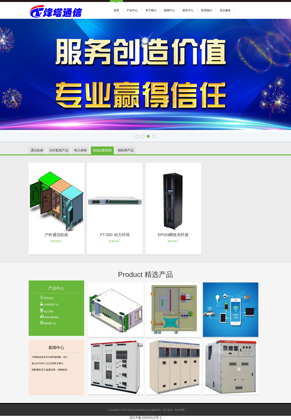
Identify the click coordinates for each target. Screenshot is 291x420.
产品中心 (132, 10)
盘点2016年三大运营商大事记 (47, 363)
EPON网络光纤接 (173, 235)
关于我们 (150, 10)
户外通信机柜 (56, 235)
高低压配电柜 (52, 317)
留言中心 (188, 10)
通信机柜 (48, 298)
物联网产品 (50, 323)
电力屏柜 (48, 311)
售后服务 (225, 10)
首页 (116, 10)
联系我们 (206, 10)
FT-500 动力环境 (115, 235)
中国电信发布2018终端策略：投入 (50, 357)
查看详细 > (56, 241)
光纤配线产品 (51, 304)
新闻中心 (169, 10)
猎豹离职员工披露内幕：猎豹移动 (49, 369)
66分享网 (179, 410)
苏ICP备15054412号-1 (146, 417)
